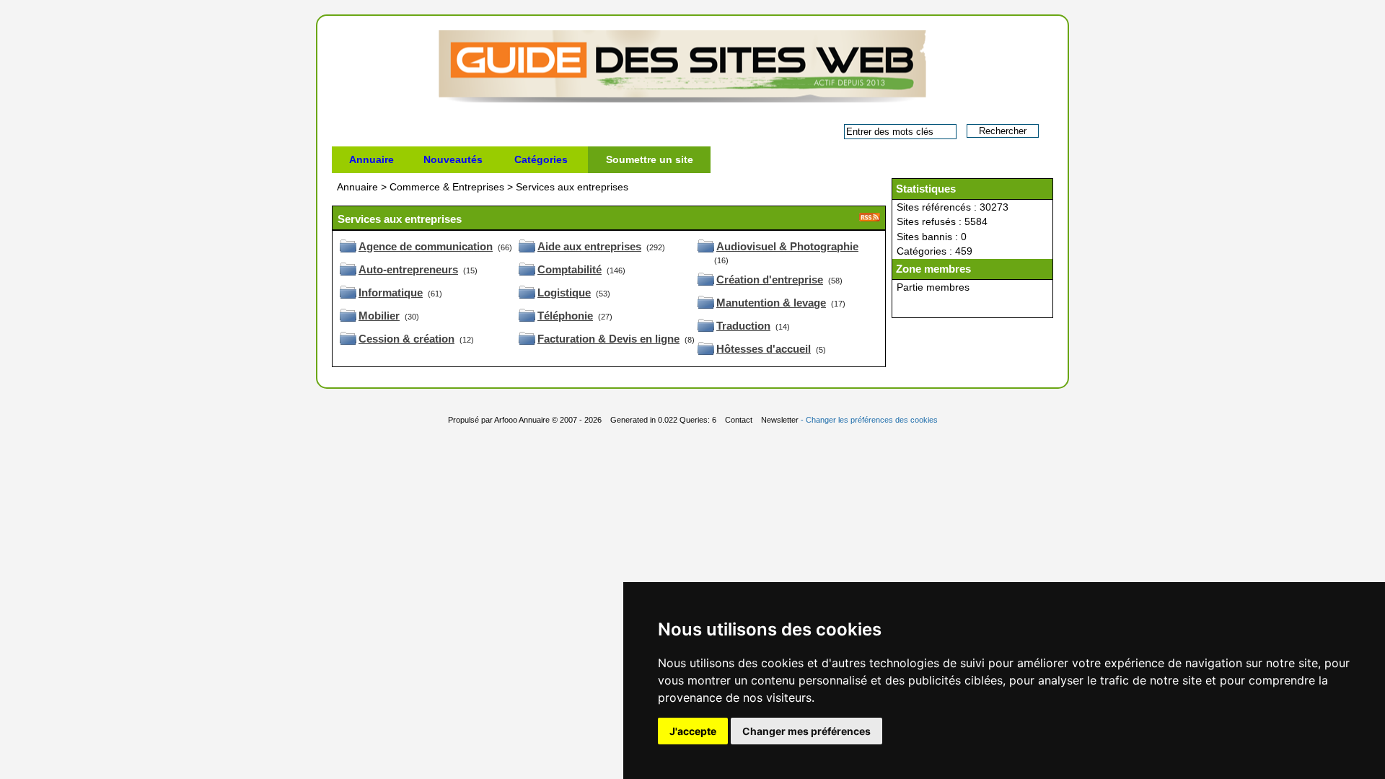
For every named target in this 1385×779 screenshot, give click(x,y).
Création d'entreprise (769, 279)
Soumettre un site (649, 159)
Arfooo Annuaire (522, 419)
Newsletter (780, 419)
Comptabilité (569, 269)
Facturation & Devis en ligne (608, 339)
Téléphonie (565, 315)
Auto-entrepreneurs (408, 269)
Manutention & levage (771, 302)
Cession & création (406, 339)
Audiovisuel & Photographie (787, 246)
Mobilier (379, 315)
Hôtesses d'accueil (763, 349)
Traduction (743, 326)
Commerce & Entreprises (448, 187)
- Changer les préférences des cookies (869, 419)
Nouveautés (453, 159)
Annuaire (371, 159)
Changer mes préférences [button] (806, 731)
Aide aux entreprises (589, 246)
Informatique (391, 292)
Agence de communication (426, 246)
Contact (738, 419)
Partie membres (933, 287)
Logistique (564, 292)
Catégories (541, 159)
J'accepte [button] (692, 731)
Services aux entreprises (572, 187)
